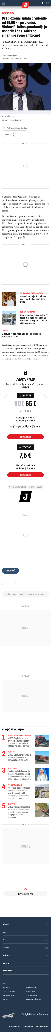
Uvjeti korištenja (31, 987)
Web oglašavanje (8, 995)
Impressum (6, 987)
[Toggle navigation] (3, 3)
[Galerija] (25, 88)
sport (5, 932)
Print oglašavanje (31, 995)
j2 (4, 940)
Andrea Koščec (12, 56)
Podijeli (7, 134)
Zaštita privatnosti (9, 991)
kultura (6, 955)
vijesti (6, 924)
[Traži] (48, 3)
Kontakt (5, 999)
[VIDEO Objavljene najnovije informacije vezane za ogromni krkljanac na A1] (42, 757)
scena (6, 963)
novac (6, 947)
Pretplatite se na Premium (35, 1014)
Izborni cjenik (30, 991)
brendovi (7, 971)
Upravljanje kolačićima (33, 999)
